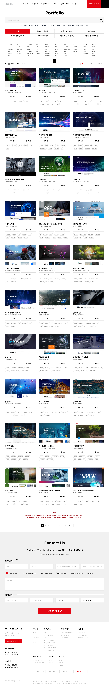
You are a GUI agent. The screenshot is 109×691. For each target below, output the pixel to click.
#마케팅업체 (87, 148)
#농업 (47, 104)
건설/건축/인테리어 (66, 31)
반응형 (25, 25)
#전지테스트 (62, 145)
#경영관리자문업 (88, 145)
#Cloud (28, 49)
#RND (93, 56)
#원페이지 (13, 190)
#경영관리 (80, 145)
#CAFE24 (19, 49)
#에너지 (50, 101)
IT (21, 25)
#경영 (75, 145)
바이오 (64, 25)
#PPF (93, 47)
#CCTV (19, 51)
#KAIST (66, 47)
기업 (17, 31)
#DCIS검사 (29, 51)
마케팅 (58, 25)
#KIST (65, 51)
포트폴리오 (35, 4)
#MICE (75, 49)
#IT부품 (47, 49)
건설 (54, 25)
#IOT (37, 51)
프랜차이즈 (43, 25)
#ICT (37, 49)
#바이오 (20, 145)
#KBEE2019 (67, 49)
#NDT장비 (85, 44)
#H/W (28, 56)
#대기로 (7, 237)
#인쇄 (7, 101)
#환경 (61, 104)
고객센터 (74, 4)
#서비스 (41, 145)
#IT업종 (57, 44)
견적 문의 (12, 96)
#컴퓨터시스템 (83, 234)
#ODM (84, 49)
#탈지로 (29, 234)
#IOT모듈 (38, 53)
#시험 (56, 145)
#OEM (84, 51)
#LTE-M (75, 47)
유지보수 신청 (65, 4)
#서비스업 (76, 234)
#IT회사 (57, 56)
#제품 (41, 101)
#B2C (18, 44)
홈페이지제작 (45, 4)
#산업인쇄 (27, 101)
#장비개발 (56, 148)
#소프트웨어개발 (82, 101)
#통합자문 (90, 234)
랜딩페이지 (71, 25)
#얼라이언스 (47, 237)
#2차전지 (10, 44)
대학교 (31, 25)
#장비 (63, 190)
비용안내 (54, 4)
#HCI (37, 44)
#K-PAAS (60, 237)
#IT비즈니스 (48, 51)
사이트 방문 (28, 96)
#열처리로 (13, 237)
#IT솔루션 (47, 56)
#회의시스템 (91, 237)
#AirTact (10, 53)
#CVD (28, 47)
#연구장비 (50, 148)
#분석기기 (42, 190)
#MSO (74, 56)
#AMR (9, 51)
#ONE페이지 (86, 53)
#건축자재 (61, 101)
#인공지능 (97, 193)
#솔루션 (100, 104)
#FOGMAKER (30, 53)
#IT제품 (57, 51)
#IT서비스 (47, 53)
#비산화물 (20, 237)
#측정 (47, 190)
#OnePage (85, 56)
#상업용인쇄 (20, 101)
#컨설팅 (75, 148)
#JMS (65, 44)
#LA (65, 53)
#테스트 (51, 145)
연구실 (36, 25)
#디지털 (54, 237)
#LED (65, 56)
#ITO (46, 44)
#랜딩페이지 (20, 190)
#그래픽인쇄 (13, 101)
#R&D (93, 53)
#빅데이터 (91, 193)
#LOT (74, 44)
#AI (8, 47)
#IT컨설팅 (57, 53)
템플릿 (86, 25)
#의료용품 (14, 145)
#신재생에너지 (43, 148)
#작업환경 (53, 190)
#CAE (18, 47)
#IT (36, 56)
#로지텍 (85, 237)
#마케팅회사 (94, 148)
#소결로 (24, 234)
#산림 (52, 104)
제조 (49, 25)
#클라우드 (91, 104)
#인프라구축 (97, 234)
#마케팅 (81, 148)
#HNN (37, 47)
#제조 (31, 145)
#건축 (55, 101)
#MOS (74, 53)
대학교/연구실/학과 (42, 31)
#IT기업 (47, 47)
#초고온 (26, 237)
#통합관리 (81, 190)
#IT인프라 (57, 49)
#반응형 (75, 101)
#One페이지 (95, 44)
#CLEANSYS (30, 44)
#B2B (9, 56)
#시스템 (75, 190)
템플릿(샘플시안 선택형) (67, 36)
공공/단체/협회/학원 (42, 36)
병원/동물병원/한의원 (17, 36)
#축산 (56, 104)
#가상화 (85, 104)
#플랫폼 (41, 237)
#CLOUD (66, 237)
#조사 (41, 193)
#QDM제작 (95, 49)
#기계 (45, 101)
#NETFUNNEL (86, 47)
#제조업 (26, 145)
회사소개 (25, 4)
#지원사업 (46, 193)
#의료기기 (8, 145)
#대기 (66, 104)
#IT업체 (57, 47)
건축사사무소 (79, 25)
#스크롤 (7, 193)
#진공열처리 (8, 234)
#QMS (93, 51)
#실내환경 (42, 104)
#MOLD (75, 51)
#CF (18, 56)
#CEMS (19, 53)
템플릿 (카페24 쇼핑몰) (91, 36)
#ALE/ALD (10, 49)
